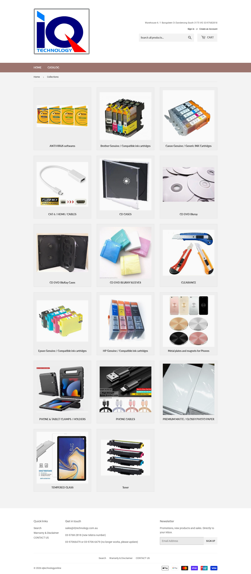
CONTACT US (41, 537)
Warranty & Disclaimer (46, 532)
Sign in (191, 29)
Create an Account (208, 29)
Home (38, 67)
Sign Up (210, 541)
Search (38, 528)
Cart (210, 37)
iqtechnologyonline (51, 568)
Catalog (53, 67)
